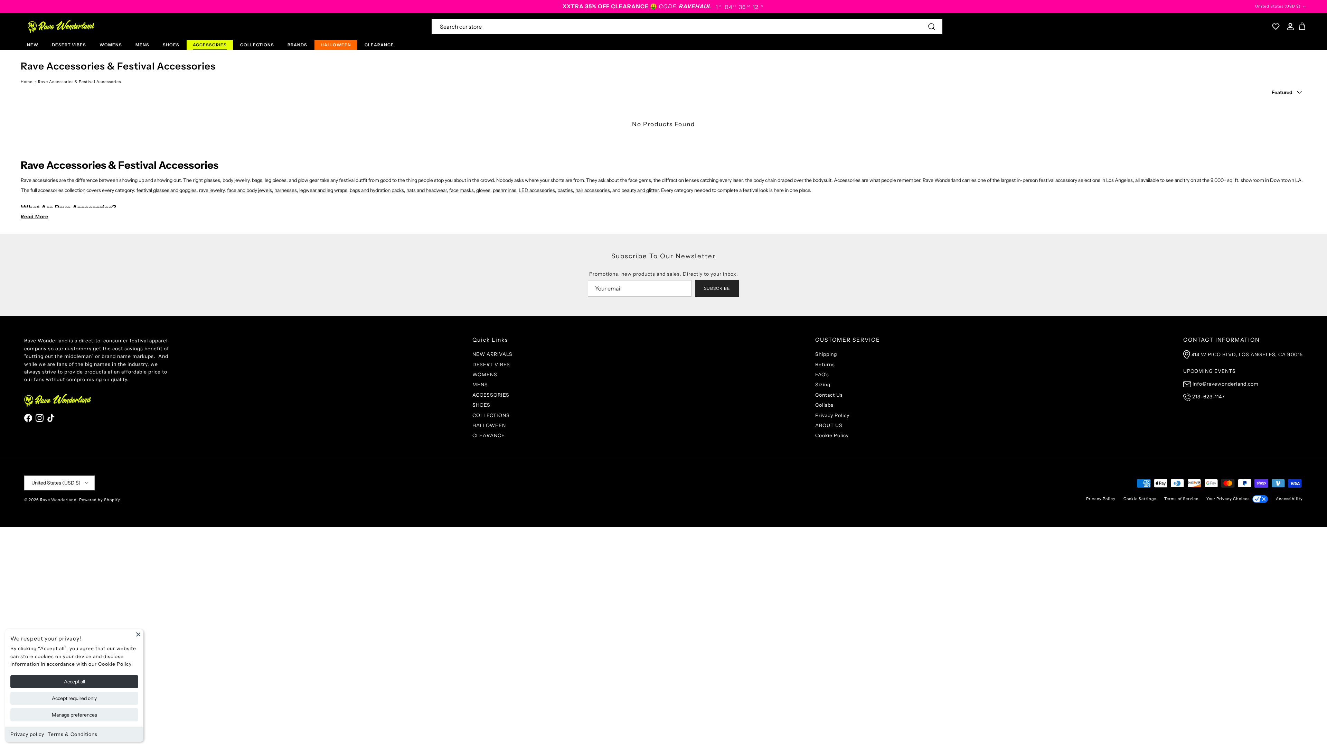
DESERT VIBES (69, 44)
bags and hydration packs (377, 190)
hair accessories (592, 190)
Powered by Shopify (99, 499)
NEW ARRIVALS (492, 354)
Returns (825, 364)
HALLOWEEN (336, 44)
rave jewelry (212, 190)
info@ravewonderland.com (1226, 384)
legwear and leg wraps (323, 190)
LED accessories (537, 190)
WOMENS (111, 44)
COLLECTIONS (257, 44)
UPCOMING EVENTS (1209, 371)
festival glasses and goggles (167, 190)
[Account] (1289, 26)
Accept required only (74, 698)
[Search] (932, 26)
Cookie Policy (832, 435)
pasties (565, 190)
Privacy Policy (832, 415)
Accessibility (1289, 498)
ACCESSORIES (210, 44)
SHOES (171, 44)
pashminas (504, 190)
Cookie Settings (1139, 498)
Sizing (822, 384)
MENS (142, 44)
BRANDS (297, 44)
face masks (461, 190)
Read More (34, 216)
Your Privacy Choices (1228, 498)
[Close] (138, 634)
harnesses (285, 190)
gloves (483, 190)
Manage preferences (74, 715)
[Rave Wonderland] (61, 26)
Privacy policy (27, 734)
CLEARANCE (379, 44)
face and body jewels (249, 190)
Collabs (824, 405)
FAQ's (822, 374)
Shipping (826, 354)
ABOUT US (829, 425)
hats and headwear (426, 190)
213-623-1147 (1208, 397)
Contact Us (829, 395)
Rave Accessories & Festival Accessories (79, 81)
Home (26, 81)
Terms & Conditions (72, 734)
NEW (32, 44)
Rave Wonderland (58, 499)
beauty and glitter (640, 190)
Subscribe (717, 288)
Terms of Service (1181, 498)
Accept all (74, 682)
